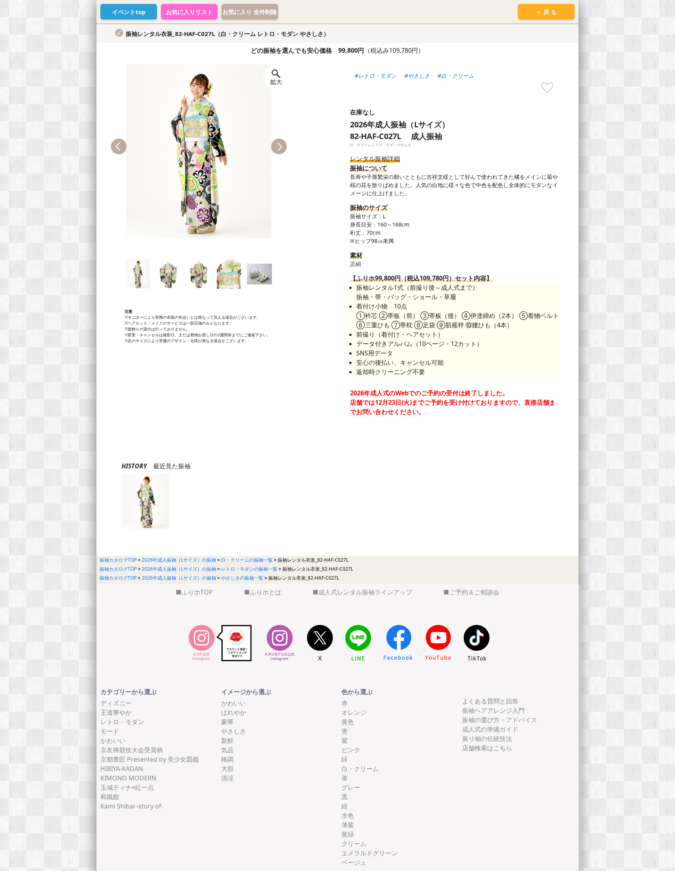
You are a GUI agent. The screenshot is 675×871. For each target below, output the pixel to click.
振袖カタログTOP (118, 560)
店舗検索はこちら (487, 748)
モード (109, 731)
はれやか (233, 712)
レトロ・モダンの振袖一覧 (249, 569)
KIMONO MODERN (128, 778)
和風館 (109, 796)
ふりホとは (265, 592)
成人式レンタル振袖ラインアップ (365, 592)
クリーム (353, 843)
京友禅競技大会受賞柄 (131, 750)
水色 (347, 815)
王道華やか (116, 712)
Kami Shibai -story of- (131, 806)
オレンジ (353, 712)
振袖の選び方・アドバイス (499, 720)
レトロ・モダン (122, 722)
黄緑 (347, 834)
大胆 (227, 768)
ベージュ (353, 862)
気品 (227, 750)
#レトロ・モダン (375, 75)
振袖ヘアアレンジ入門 (493, 710)
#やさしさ (417, 75)
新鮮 (227, 740)
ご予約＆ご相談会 (474, 592)
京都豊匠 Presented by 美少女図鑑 (149, 759)
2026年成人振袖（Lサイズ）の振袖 (179, 560)
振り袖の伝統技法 (487, 738)
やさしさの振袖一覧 (242, 578)
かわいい (112, 740)
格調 (227, 759)
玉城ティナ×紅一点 (127, 787)
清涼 (227, 778)
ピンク (350, 750)
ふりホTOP (197, 592)
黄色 (347, 722)
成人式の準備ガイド (490, 729)
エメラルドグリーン (369, 853)
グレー (350, 787)
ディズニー (116, 703)
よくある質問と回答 (490, 701)
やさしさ (233, 731)
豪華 (227, 722)
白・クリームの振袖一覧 (247, 560)
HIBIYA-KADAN (121, 768)
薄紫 (347, 825)
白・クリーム (360, 768)
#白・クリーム (456, 75)
